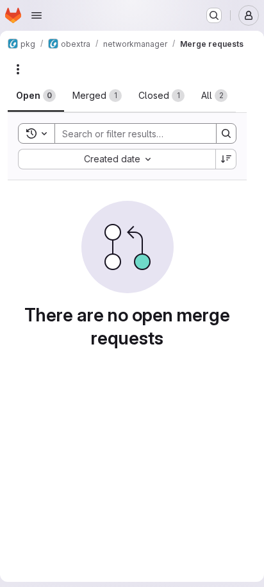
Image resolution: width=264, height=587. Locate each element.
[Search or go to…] (214, 15)
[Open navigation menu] (36, 15)
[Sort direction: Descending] (226, 159)
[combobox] (116, 159)
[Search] (226, 133)
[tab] (36, 96)
